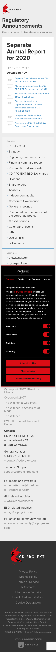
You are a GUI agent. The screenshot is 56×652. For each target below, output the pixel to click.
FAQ (11, 232)
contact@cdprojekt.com (22, 460)
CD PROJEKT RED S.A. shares (28, 173)
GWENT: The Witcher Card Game (21, 423)
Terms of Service (28, 582)
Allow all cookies (28, 363)
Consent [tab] (10, 279)
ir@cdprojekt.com (17, 489)
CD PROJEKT (13, 8)
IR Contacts (16, 243)
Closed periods (19, 221)
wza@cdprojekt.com (19, 501)
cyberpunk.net (18, 263)
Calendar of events (21, 226)
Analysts (14, 190)
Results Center (18, 146)
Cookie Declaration (28, 602)
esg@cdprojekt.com (19, 512)
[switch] (46, 334)
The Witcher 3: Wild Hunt (20, 402)
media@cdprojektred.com (23, 485)
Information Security (28, 592)
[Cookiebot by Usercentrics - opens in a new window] (17, 272)
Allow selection (28, 371)
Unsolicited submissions (28, 597)
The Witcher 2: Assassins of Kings (22, 410)
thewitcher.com (18, 257)
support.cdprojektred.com (21, 471)
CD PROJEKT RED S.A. (19, 436)
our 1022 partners (23, 292)
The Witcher (12, 416)
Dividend (15, 179)
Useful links (16, 237)
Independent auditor (22, 195)
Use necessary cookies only (28, 378)
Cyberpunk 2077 (15, 397)
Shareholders (17, 184)
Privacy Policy (28, 571)
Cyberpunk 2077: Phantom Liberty (21, 391)
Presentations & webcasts (25, 168)
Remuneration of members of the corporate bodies (28, 214)
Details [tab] (21, 279)
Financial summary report (25, 162)
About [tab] (47, 279)
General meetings (20, 206)
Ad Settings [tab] (34, 279)
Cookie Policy (28, 576)
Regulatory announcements (27, 157)
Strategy (14, 151)
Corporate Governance (24, 201)
